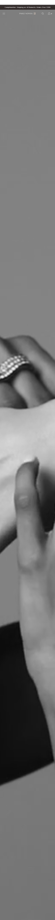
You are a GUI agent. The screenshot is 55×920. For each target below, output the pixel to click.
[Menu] (6, 13)
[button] (43, 13)
